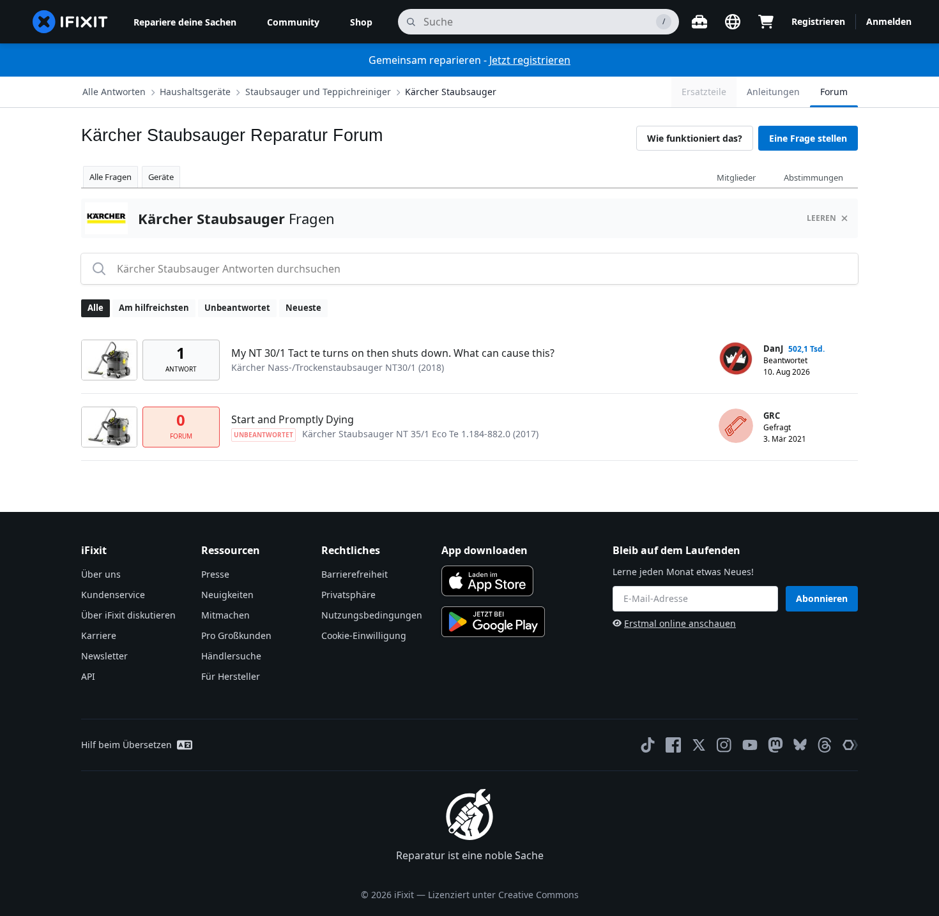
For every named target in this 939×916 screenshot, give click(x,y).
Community (293, 22)
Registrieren (818, 21)
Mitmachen (225, 615)
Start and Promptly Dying (292, 419)
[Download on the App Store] (487, 581)
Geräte (161, 177)
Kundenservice (113, 595)
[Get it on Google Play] (493, 621)
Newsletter (104, 656)
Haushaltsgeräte (195, 92)
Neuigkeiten (227, 595)
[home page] (70, 21)
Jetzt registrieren (529, 60)
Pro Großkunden (236, 635)
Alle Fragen (110, 177)
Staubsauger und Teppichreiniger (318, 92)
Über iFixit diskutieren (128, 615)
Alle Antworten (114, 92)
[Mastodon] (775, 745)
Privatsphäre (348, 595)
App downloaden (484, 550)
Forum (834, 92)
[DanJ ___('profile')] (736, 359)
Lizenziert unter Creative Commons (503, 895)
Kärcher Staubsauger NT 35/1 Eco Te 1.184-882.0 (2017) (420, 434)
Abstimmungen (813, 177)
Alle (95, 307)
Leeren (821, 218)
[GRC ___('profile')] (736, 426)
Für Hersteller (230, 676)
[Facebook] (673, 745)
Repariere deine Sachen (185, 22)
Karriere (98, 635)
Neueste (303, 307)
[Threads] (824, 745)
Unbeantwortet (237, 307)
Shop (361, 22)
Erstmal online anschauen (680, 623)
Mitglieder (736, 177)
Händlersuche (231, 656)
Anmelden (889, 21)
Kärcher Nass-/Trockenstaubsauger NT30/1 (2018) (337, 367)
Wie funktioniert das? (694, 138)
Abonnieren (822, 598)
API (88, 676)
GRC (771, 415)
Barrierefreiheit (354, 574)
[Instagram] (724, 745)
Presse (215, 574)
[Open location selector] (732, 21)
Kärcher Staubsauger (450, 92)
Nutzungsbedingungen (371, 615)
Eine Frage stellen (808, 138)
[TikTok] (647, 745)
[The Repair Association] (850, 745)
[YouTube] (750, 745)
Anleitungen (773, 92)
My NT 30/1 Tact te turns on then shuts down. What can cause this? (392, 353)
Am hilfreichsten (154, 307)
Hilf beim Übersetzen (126, 745)
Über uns (101, 574)
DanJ (773, 348)
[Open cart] (766, 21)
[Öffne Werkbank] (699, 21)
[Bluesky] (800, 744)
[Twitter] (698, 745)
